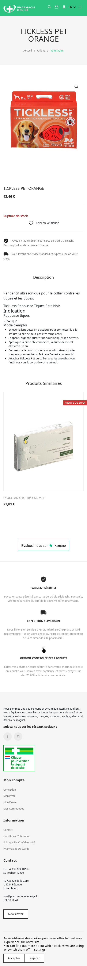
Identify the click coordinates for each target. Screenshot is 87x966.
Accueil (27, 50)
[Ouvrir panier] (56, 7)
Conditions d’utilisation (16, 836)
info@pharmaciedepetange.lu (20, 896)
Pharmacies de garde (16, 849)
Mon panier (10, 802)
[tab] (43, 278)
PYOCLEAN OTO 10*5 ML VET (23, 498)
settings (40, 949)
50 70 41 (13, 900)
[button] (76, 86)
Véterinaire (57, 50)
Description (43, 277)
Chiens (41, 50)
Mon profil (9, 796)
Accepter (14, 958)
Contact (7, 830)
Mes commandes (13, 808)
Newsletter (15, 914)
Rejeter (35, 958)
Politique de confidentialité (19, 842)
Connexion (9, 789)
